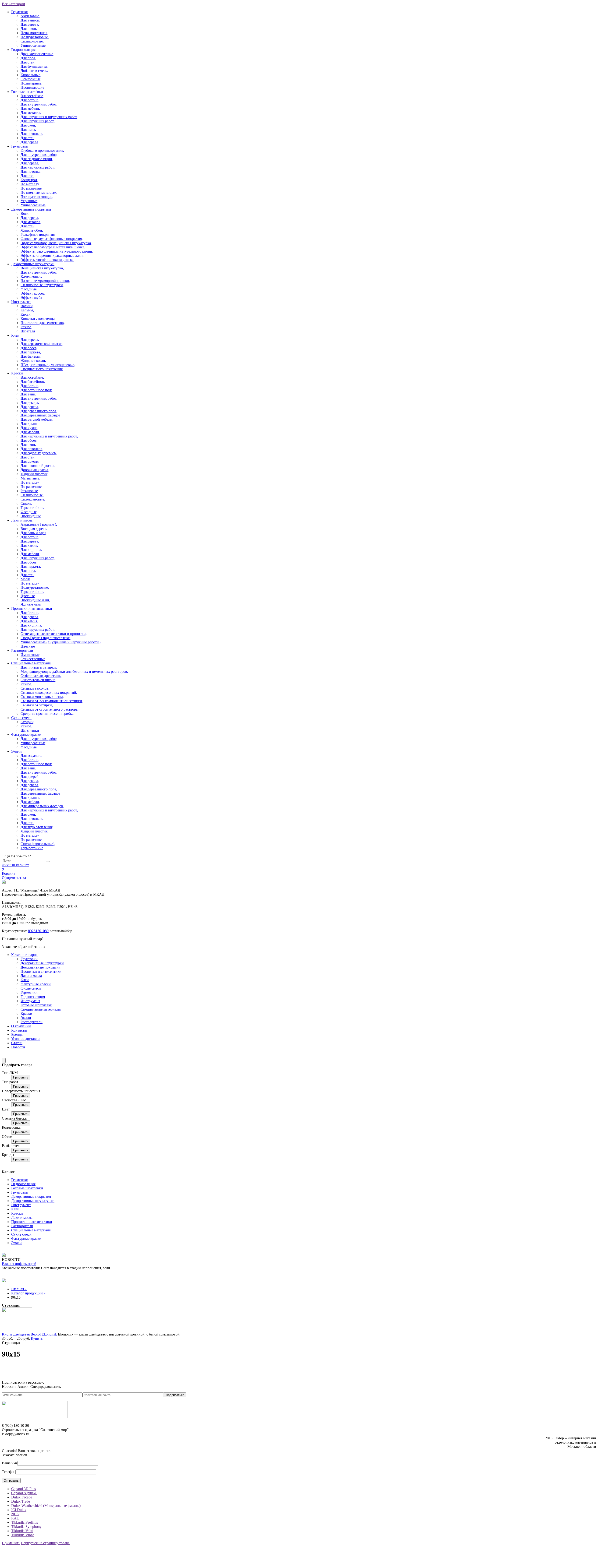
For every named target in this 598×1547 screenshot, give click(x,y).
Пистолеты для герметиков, (43, 323)
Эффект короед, (33, 293)
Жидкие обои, (32, 230)
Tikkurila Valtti (22, 1531)
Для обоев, (29, 348)
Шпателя (28, 331)
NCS (15, 1514)
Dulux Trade (20, 1501)
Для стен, (28, 62)
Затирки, (28, 722)
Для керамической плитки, (42, 344)
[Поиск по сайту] (48, 861)
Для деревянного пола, (39, 411)
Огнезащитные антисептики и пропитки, (54, 634)
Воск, (25, 213)
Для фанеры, (31, 356)
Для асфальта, (31, 756)
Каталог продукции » (28, 1293)
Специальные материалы (31, 663)
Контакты (19, 1030)
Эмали (16, 751)
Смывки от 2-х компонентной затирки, (52, 701)
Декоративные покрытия (31, 209)
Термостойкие (32, 848)
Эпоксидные (31, 516)
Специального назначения (42, 369)
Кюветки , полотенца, (38, 319)
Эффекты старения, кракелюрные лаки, (52, 255)
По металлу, (30, 184)
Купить (37, 1338)
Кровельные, (31, 75)
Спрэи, (26, 503)
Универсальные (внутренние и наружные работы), (61, 642)
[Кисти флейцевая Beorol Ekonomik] (17, 1330)
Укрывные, (29, 201)
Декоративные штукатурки (32, 264)
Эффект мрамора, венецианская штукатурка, (56, 243)
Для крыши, (30, 798)
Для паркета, (31, 352)
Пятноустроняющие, (37, 197)
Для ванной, (30, 20)
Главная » (19, 1289)
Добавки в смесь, (34, 71)
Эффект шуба (31, 298)
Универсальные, (33, 743)
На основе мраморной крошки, (45, 281)
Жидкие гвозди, (33, 361)
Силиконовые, (32, 41)
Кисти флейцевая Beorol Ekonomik (30, 1334)
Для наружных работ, (38, 121)
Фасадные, (29, 289)
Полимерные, (31, 83)
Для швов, (29, 29)
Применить (20, 1077)
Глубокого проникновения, (42, 150)
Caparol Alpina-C (24, 1493)
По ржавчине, (32, 188)
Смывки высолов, (35, 688)
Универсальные (33, 45)
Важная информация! (19, 1264)
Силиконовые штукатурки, (42, 285)
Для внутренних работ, (39, 104)
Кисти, (26, 314)
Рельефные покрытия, (38, 234)
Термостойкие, (32, 508)
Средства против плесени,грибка (47, 713)
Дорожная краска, (35, 470)
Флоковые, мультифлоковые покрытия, (52, 239)
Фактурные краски (26, 734)
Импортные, (30, 655)
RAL (15, 1518)
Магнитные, (30, 478)
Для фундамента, (34, 66)
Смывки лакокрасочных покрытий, (49, 692)
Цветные (28, 646)
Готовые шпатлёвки (27, 92)
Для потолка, (31, 171)
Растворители (22, 650)
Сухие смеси (21, 718)
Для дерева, (30, 24)
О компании (21, 1026)
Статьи (16, 1043)
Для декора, (30, 403)
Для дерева (29, 142)
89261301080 (38, 931)
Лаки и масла (21, 520)
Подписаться (175, 1395)
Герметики (19, 12)
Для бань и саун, (34, 533)
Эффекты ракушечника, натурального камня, (57, 251)
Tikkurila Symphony (26, 1527)
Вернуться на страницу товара (45, 1543)
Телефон (8, 1472)
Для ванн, (28, 394)
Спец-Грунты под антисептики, (46, 638)
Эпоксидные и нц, (35, 600)
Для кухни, (29, 428)
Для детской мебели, (37, 419)
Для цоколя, (30, 461)
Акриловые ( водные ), (39, 524)
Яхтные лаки (31, 604)
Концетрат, (29, 180)
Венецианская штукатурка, (42, 268)
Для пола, (28, 58)
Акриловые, (30, 16)
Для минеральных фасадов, (42, 806)
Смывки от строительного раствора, (49, 709)
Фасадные (29, 747)
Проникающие (32, 87)
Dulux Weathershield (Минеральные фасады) (46, 1506)
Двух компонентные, (37, 54)
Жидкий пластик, (35, 474)
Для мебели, (30, 108)
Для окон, (28, 125)
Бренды (17, 1034)
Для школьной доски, (38, 466)
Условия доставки (25, 1039)
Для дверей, (30, 777)
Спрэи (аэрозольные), (38, 844)
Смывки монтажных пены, (42, 697)
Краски (17, 373)
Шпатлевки (30, 730)
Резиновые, (30, 491)
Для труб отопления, (37, 827)
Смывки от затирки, (37, 705)
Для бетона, (30, 100)
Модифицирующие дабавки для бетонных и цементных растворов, (74, 671)
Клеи (15, 335)
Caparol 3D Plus (23, 1489)
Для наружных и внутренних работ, (49, 117)
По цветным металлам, (39, 192)
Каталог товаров (24, 955)
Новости (18, 1047)
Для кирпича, (31, 550)
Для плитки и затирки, (39, 667)
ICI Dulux (18, 1510)
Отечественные (33, 659)
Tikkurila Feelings (24, 1522)
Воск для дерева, (34, 529)
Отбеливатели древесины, (41, 676)
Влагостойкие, (32, 96)
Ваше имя (10, 1463)
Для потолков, (32, 134)
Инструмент (21, 302)
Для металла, (31, 113)
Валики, (27, 306)
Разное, (26, 327)
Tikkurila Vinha (22, 1535)
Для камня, (29, 545)
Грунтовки (19, 146)
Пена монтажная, (34, 33)
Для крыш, (29, 424)
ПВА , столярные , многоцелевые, (48, 365)
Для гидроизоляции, (37, 159)
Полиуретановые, (35, 37)
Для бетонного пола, (37, 390)
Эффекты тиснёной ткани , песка (47, 260)
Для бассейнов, (33, 382)
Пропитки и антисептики (31, 608)
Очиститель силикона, (38, 680)
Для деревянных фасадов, (41, 415)
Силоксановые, (33, 499)
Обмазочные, (31, 79)
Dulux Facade (21, 1497)
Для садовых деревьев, (39, 453)
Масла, (26, 579)
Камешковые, (31, 276)
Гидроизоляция (23, 50)
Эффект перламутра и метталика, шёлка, (53, 247)
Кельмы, (27, 310)
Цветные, (28, 596)
